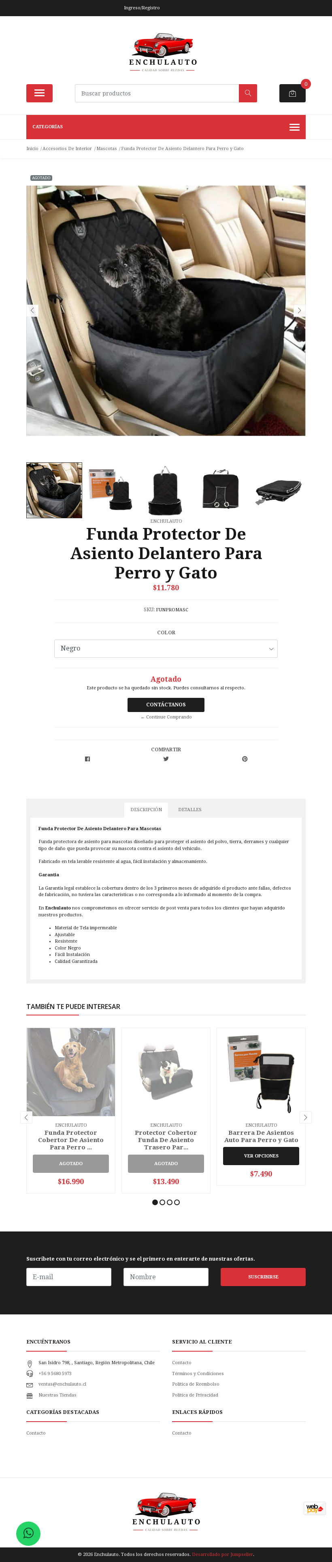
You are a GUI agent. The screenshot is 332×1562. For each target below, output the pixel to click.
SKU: (149, 610)
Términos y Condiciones (198, 1373)
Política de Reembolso (195, 1384)
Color (166, 633)
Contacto (182, 1362)
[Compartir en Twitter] (166, 759)
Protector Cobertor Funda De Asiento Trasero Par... (166, 1140)
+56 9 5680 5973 (55, 1373)
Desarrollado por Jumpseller (222, 1554)
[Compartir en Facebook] (87, 759)
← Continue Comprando (166, 717)
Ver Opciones (261, 1156)
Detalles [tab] (190, 809)
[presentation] (32, 311)
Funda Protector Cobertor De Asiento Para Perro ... (71, 1140)
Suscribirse (263, 1277)
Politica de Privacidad (195, 1395)
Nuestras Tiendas (57, 1395)
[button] (155, 1202)
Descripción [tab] (146, 809)
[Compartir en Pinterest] (244, 759)
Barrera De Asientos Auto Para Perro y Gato (261, 1136)
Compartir (166, 749)
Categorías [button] (47, 126)
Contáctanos (166, 705)
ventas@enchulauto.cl (62, 1384)
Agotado (71, 1163)
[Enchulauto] (162, 53)
